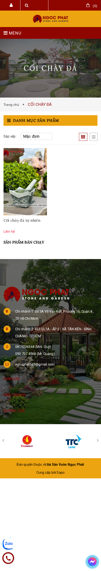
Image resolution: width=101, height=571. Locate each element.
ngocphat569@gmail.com (34, 364)
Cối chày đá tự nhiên (22, 220)
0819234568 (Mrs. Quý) (33, 347)
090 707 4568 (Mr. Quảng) (35, 354)
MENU (14, 33)
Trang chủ (12, 104)
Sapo (61, 472)
